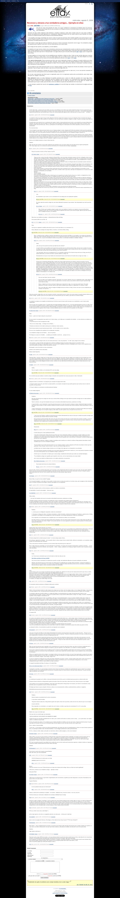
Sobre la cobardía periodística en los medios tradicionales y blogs (42, 100)
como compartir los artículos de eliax (60, 893)
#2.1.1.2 (37, 206)
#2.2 (32, 222)
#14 (30, 534)
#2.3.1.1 (37, 258)
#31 (30, 816)
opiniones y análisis (54, 84)
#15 (30, 550)
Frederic (32, 475)
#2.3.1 (35, 240)
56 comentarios (35, 93)
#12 (30, 493)
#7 (29, 364)
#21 (30, 665)
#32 (30, 822)
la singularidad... (62, 888)
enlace (38, 154)
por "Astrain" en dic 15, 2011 (84, 884)
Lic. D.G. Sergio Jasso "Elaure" (37, 665)
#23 (30, 691)
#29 (30, 797)
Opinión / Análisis (31, 95)
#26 (30, 755)
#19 (30, 629)
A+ (92, 3)
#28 (30, 783)
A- (89, 3)
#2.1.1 (35, 191)
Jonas (32, 673)
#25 (30, 748)
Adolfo (31, 364)
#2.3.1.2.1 (40, 291)
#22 (30, 673)
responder (52, 114)
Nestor (41, 206)
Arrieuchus (33, 822)
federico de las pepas (35, 393)
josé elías (37, 25)
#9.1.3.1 (37, 466)
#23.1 (33, 708)
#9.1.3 (35, 461)
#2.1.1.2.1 (40, 214)
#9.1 (32, 412)
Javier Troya (33, 310)
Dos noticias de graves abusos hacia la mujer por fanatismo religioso (43, 101)
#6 (29, 354)
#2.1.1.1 (37, 199)
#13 (30, 506)
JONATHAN (33, 493)
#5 (29, 337)
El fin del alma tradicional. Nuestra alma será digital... (39, 103)
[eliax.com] (60, 11)
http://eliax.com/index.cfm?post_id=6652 (40, 558)
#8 (29, 378)
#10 (30, 475)
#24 (30, 733)
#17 (30, 587)
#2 (29, 148)
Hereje (35, 154)
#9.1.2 (35, 429)
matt (31, 354)
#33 (30, 834)
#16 (30, 581)
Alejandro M (33, 748)
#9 (29, 393)
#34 (30, 844)
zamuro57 (33, 629)
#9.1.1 (35, 423)
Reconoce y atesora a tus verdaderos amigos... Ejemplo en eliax (55, 22)
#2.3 (32, 232)
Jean (32, 643)
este (77, 51)
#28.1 (33, 789)
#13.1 (33, 524)
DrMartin (32, 834)
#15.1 (33, 567)
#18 (30, 615)
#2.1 (32, 154)
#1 (29, 114)
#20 (30, 643)
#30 (30, 807)
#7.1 (32, 372)
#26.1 (33, 763)
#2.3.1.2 (37, 274)
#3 (29, 298)
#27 (30, 774)
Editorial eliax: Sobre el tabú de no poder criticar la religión (40, 99)
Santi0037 (33, 816)
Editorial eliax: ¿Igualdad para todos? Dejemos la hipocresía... (41, 98)
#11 (30, 485)
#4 (29, 310)
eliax (30, 85)
